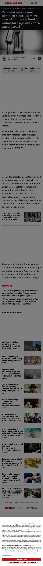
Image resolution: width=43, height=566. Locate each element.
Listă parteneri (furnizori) (7, 555)
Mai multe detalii (19, 530)
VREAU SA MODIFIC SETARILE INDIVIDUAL (21, 563)
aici (34, 537)
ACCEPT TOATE (21, 559)
